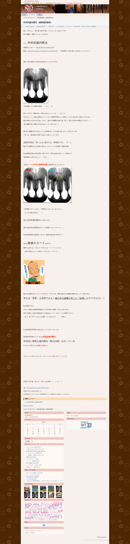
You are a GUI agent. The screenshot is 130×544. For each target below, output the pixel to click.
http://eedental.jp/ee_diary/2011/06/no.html (38, 388)
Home (24, 14)
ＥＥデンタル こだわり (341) (34, 465)
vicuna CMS (95, 540)
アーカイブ (32, 14)
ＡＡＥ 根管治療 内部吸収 (51, 519)
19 (38, 431)
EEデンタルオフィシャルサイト (34, 530)
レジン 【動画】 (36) (33, 461)
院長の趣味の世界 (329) (32, 463)
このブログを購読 (73, 415)
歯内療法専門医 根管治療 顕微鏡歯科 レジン (42, 515)
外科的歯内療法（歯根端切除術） (34, 402)
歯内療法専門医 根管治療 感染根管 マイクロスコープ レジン (45, 509)
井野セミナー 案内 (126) (32, 467)
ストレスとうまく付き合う (33, 475)
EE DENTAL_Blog (31, 1)
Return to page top (102, 537)
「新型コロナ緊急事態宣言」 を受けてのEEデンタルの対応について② (44, 481)
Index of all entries (28, 405)
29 (54, 433)
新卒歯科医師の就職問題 (32, 477)
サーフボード (46, 503)
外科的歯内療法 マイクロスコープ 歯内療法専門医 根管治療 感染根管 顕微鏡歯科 (76, 26)
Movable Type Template (104, 540)
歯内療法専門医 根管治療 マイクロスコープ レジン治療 (43, 506)
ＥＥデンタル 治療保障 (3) (35, 453)
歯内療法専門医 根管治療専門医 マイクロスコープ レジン (43, 517)
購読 (40, 14)
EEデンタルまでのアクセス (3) (35, 449)
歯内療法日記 (31, 17)
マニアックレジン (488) (32, 459)
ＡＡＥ (31, 519)
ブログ (51, 503)
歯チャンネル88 (30, 532)
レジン (57, 503)
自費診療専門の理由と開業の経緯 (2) (35, 451)
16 (59, 429)
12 (38, 429)
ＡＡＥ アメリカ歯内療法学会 (39, 519)
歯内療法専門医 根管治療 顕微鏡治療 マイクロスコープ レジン (44, 516)
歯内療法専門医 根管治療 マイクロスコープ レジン (44, 505)
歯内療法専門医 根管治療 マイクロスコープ (44, 503)
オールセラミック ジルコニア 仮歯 (34, 503)
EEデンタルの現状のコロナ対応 (34, 473)
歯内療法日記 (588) (31, 457)
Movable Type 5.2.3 (88, 540)
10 (27, 429)
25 (33, 433)
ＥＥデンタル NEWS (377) (33, 447)
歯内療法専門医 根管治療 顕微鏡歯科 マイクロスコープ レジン (44, 512)
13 (43, 429)
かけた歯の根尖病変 (31, 479)
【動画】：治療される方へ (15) (36, 455)
